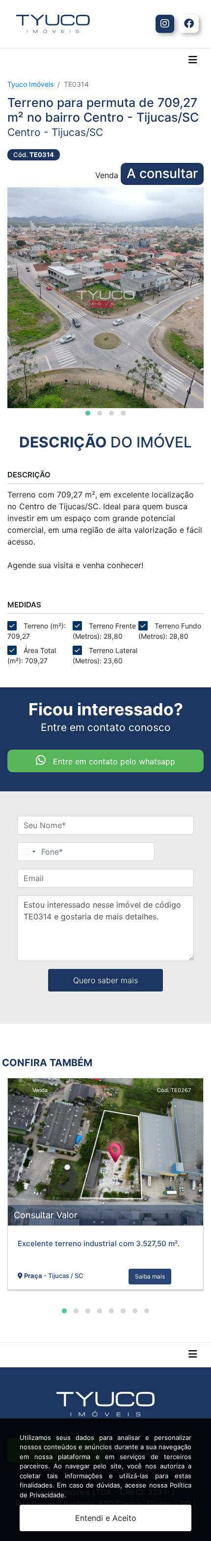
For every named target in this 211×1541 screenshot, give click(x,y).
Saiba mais (150, 1276)
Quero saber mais (105, 980)
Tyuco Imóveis (30, 84)
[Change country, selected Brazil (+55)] (28, 852)
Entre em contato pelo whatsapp (113, 761)
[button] (88, 413)
